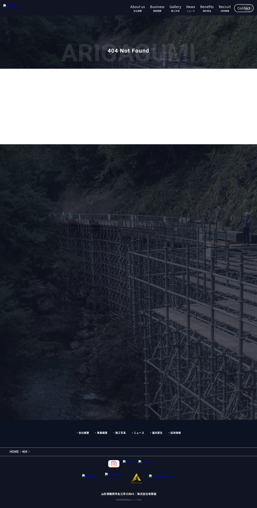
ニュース (139, 433)
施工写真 (120, 433)
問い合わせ (176, 191)
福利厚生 (157, 433)
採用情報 (175, 433)
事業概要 (102, 433)
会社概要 (84, 433)
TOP (127, 122)
